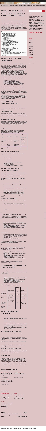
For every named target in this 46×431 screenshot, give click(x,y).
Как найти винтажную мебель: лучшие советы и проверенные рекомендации (20, 374)
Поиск (30, 9)
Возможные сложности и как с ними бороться (9, 35)
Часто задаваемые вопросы (6, 51)
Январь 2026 (31, 48)
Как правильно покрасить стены (7, 43)
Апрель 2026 (31, 42)
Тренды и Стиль (2, 401)
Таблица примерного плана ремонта (8, 49)
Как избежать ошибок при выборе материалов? (11, 54)
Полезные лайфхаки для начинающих (7, 50)
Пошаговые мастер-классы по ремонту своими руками (10, 41)
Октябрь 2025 (31, 54)
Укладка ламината (7, 45)
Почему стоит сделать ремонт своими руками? (9, 33)
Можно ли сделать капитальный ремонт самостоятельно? (12, 53)
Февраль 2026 (31, 46)
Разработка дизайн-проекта (7, 38)
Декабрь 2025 (31, 50)
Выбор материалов (5, 39)
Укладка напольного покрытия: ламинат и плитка (9, 44)
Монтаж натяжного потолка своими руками (9, 47)
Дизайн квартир (23, 3)
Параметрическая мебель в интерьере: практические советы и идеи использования (6, 404)
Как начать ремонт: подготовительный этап (8, 36)
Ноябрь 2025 (31, 52)
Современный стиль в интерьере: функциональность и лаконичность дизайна (21, 5)
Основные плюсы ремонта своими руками (9, 34)
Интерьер (15, 393)
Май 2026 (30, 40)
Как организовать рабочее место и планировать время (10, 48)
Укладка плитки (7, 46)
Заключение (4, 55)
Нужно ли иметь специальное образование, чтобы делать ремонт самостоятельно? (15, 52)
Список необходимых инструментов (8, 40)
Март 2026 (30, 44)
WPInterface (34, 428)
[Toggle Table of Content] (25, 32)
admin (8, 18)
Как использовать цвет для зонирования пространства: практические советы (7, 381)
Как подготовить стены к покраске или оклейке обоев (10, 42)
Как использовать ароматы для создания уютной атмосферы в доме (6, 374)
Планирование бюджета (6, 37)
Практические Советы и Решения (5, 372)
